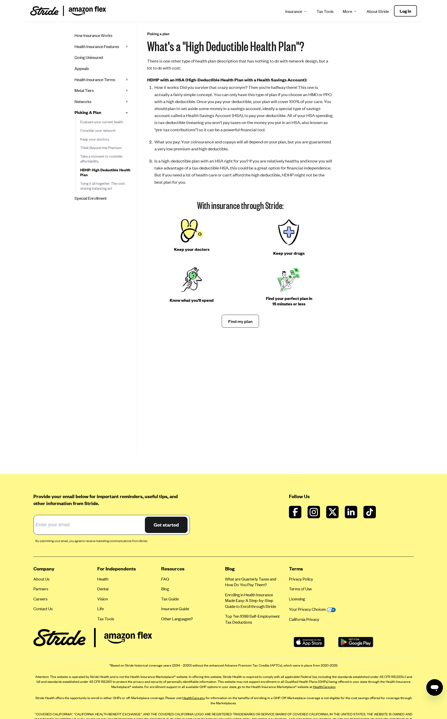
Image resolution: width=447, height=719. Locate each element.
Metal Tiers (84, 90)
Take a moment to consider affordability (101, 159)
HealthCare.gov (324, 686)
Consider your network (98, 130)
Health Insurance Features (96, 46)
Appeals (81, 68)
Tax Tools (325, 11)
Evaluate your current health (101, 121)
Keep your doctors (94, 139)
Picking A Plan (87, 112)
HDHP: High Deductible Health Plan (105, 172)
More (347, 11)
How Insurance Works (93, 35)
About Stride (378, 11)
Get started (166, 524)
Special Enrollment (90, 198)
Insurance (293, 11)
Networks (82, 101)
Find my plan (240, 321)
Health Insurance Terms (94, 79)
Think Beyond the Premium (101, 147)
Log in (405, 11)
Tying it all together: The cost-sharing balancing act (103, 186)
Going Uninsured (88, 57)
